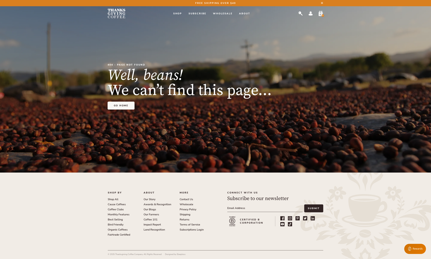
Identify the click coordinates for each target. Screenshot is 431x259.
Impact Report (152, 224)
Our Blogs (150, 209)
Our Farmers (151, 214)
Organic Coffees (118, 230)
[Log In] (310, 13)
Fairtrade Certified (119, 235)
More (184, 192)
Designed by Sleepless (175, 254)
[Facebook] (282, 218)
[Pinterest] (297, 218)
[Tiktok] (290, 224)
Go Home (121, 105)
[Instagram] (290, 218)
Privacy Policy (188, 209)
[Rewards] (415, 249)
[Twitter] (305, 218)
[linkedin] (313, 218)
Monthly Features (118, 214)
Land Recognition (154, 230)
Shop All (113, 199)
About (244, 13)
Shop (177, 13)
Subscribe (197, 13)
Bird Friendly (115, 224)
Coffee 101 (151, 219)
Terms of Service (190, 224)
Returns (184, 219)
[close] (322, 3)
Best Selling (115, 219)
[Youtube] (282, 224)
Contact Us (186, 199)
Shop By (115, 192)
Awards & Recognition (157, 204)
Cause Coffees (117, 204)
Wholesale (222, 13)
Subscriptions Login (192, 230)
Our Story (149, 199)
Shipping (185, 214)
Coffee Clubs (116, 209)
